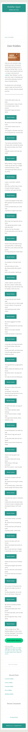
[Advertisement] (14, 22)
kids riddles (12, 650)
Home (6, 37)
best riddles (13, 647)
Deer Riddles (18, 647)
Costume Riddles (9, 679)
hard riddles (7, 650)
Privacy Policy (14, 717)
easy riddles (7, 649)
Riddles (11, 646)
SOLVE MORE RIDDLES (14, 640)
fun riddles (12, 649)
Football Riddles (9, 686)
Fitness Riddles (9, 682)
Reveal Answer (11, 117)
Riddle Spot (14, 6)
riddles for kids (12, 652)
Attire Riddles (8, 690)
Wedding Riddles (9, 694)
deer (20, 63)
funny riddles (18, 649)
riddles (7, 75)
